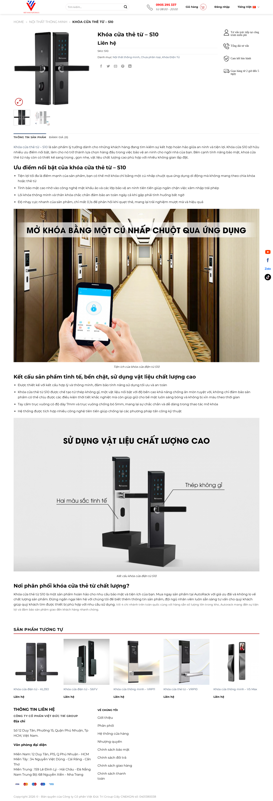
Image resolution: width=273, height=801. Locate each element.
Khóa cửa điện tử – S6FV (81, 689)
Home (19, 22)
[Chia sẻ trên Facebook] (101, 66)
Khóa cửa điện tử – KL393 (31, 689)
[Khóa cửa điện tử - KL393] (37, 662)
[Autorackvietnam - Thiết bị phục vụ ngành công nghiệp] (41, 7)
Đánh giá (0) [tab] (58, 137)
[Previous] (20, 68)
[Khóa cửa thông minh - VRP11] (136, 662)
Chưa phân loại (151, 57)
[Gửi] (125, 7)
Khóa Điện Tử (171, 57)
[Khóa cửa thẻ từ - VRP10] (186, 662)
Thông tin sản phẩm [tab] (30, 137)
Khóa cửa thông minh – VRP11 (134, 689)
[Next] (85, 68)
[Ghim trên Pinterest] (123, 66)
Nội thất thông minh (48, 22)
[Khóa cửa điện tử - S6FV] (87, 662)
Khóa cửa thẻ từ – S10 (31, 147)
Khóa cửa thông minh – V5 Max (235, 689)
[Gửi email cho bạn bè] (115, 66)
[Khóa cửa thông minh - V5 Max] (236, 662)
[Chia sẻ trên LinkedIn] (130, 66)
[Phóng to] (19, 102)
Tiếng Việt (245, 6)
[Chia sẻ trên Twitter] (108, 66)
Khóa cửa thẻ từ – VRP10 (180, 689)
